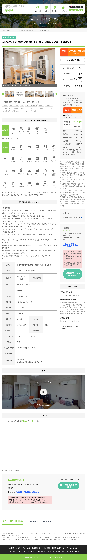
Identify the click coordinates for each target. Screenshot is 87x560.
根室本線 (20, 271)
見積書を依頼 (76, 110)
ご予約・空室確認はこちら (70, 486)
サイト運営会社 (58, 551)
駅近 (22, 105)
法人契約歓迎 (6, 111)
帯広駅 (27, 271)
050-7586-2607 (70, 245)
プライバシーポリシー (43, 551)
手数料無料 (15, 108)
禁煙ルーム (43, 108)
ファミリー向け (14, 105)
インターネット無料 (31, 105)
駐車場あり (49, 105)
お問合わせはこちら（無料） (73, 274)
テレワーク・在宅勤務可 (30, 111)
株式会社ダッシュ (69, 231)
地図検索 (54, 11)
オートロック (6, 108)
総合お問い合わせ (76, 10)
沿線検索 (46, 11)
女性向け (5, 105)
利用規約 (31, 551)
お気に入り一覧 (77, 7)
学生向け (50, 108)
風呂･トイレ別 (33, 108)
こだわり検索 (63, 11)
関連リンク (11, 551)
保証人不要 (24, 108)
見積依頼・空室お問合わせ (76, 52)
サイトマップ (21, 551)
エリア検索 (38, 11)
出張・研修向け (16, 111)
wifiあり (41, 105)
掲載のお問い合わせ (72, 551)
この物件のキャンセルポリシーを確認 (72, 327)
